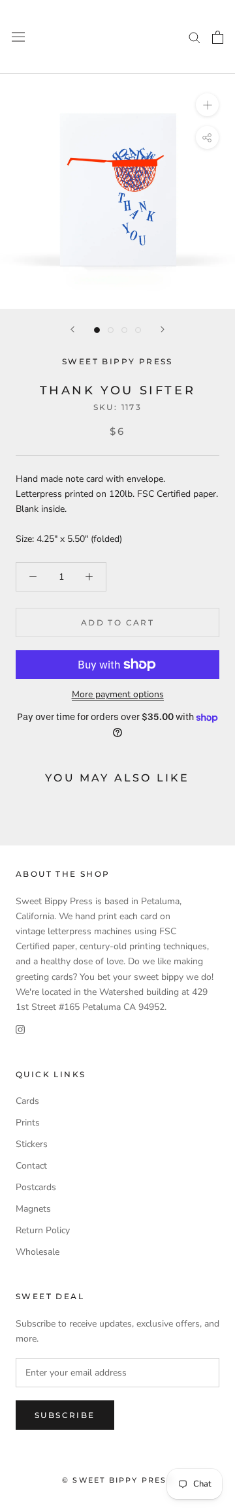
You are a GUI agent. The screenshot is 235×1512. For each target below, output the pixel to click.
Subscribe (65, 1415)
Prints (28, 1122)
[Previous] (72, 329)
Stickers (32, 1144)
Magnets (33, 1209)
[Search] (194, 36)
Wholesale (37, 1252)
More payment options (118, 694)
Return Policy (43, 1230)
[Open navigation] (18, 37)
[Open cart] (217, 37)
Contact (31, 1165)
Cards (27, 1101)
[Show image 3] (124, 330)
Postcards (36, 1187)
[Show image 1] (97, 330)
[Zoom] (207, 104)
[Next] (162, 329)
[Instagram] (20, 1029)
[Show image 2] (111, 330)
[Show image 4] (138, 330)
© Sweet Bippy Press (117, 1480)
